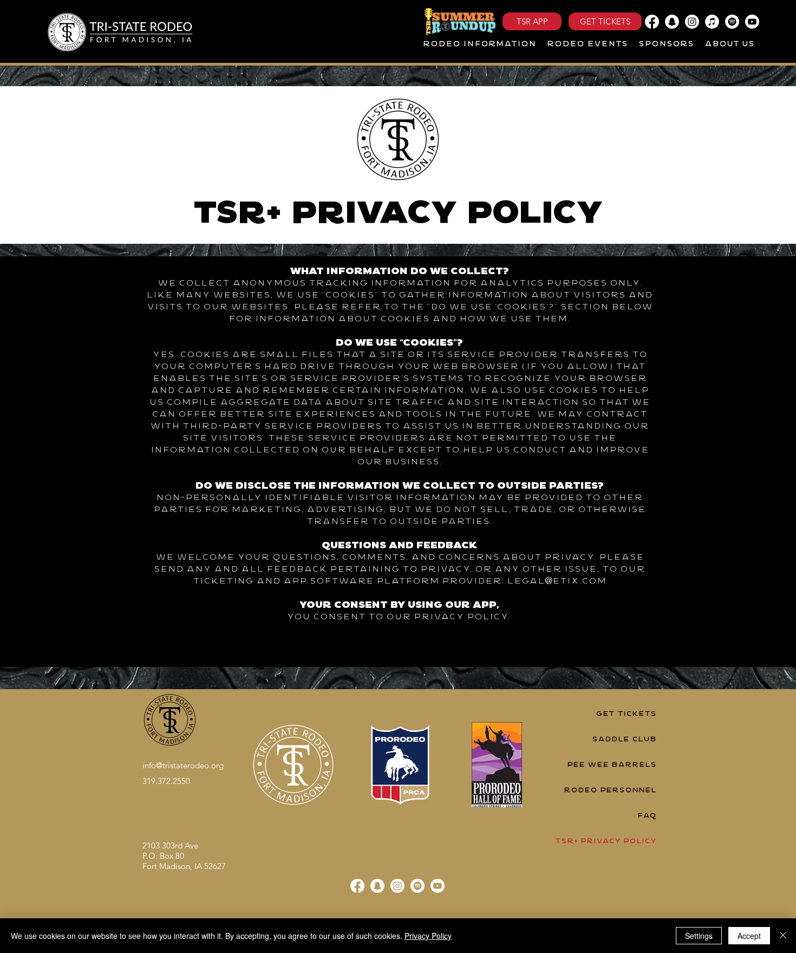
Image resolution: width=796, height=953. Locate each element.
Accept (749, 935)
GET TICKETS (626, 714)
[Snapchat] (672, 22)
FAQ (646, 816)
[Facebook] (652, 22)
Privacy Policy (428, 935)
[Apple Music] (712, 22)
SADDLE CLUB (624, 739)
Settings (699, 935)
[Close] (783, 935)
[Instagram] (692, 22)
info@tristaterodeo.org (183, 765)
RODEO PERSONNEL (610, 790)
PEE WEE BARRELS (611, 765)
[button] (479, 44)
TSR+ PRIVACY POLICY (606, 841)
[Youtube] (752, 22)
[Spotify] (732, 22)
